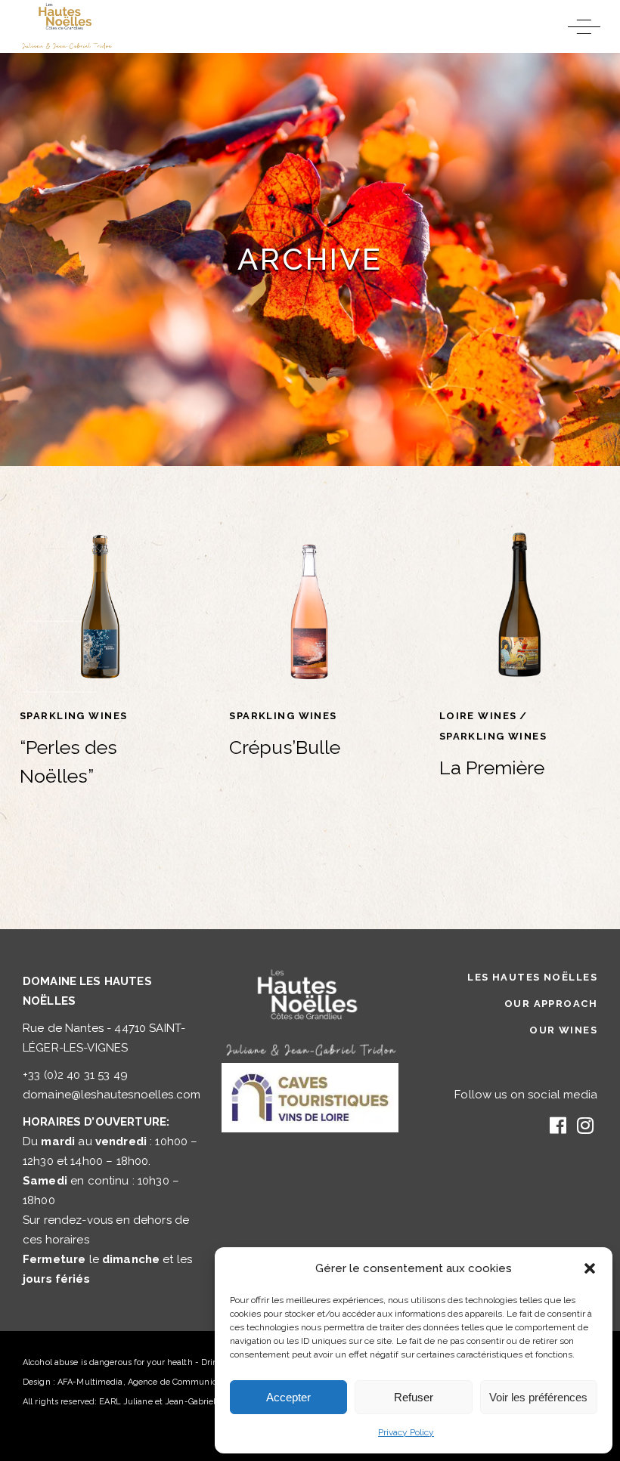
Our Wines (563, 1030)
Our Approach (550, 1003)
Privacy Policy (406, 1432)
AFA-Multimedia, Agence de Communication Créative (164, 1382)
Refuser (413, 1397)
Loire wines (478, 715)
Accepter (288, 1397)
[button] (589, 1268)
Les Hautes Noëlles (532, 977)
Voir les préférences (538, 1397)
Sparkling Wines (73, 715)
